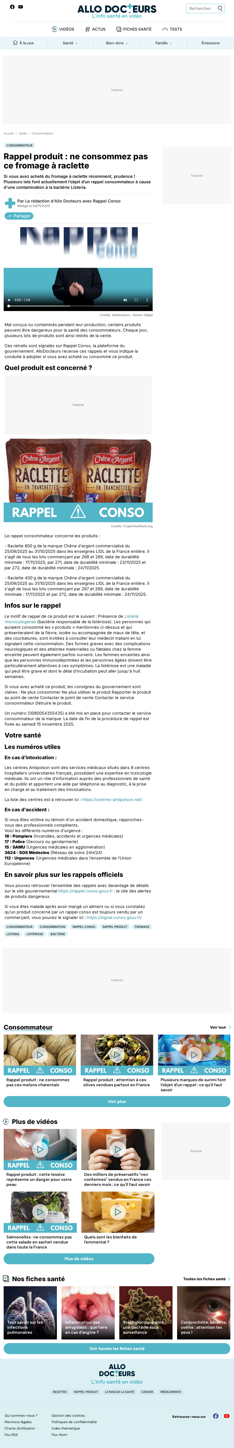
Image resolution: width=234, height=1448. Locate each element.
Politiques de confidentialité (74, 1422)
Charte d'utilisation (20, 1428)
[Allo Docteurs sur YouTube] (20, 7)
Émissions (211, 42)
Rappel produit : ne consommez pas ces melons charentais (37, 1082)
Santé (68, 42)
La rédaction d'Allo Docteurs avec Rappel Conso (73, 201)
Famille (161, 42)
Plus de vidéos (35, 1121)
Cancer (147, 1392)
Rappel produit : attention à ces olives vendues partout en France (116, 1082)
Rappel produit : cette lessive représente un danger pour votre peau (39, 1179)
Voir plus (117, 1101)
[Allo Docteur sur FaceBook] (12, 7)
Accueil (8, 133)
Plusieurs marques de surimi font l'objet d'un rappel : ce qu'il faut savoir (193, 1085)
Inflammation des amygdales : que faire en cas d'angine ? (86, 1327)
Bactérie (58, 934)
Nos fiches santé (38, 1279)
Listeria (12, 934)
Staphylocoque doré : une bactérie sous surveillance (144, 1327)
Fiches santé (137, 29)
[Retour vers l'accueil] (117, 11)
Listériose (35, 934)
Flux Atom (59, 1434)
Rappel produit (115, 927)
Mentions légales (18, 1422)
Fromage (142, 927)
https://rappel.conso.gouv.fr (85, 891)
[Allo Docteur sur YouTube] (226, 1416)
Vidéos (66, 29)
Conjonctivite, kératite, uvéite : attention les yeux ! (204, 1327)
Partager (22, 215)
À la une (26, 42)
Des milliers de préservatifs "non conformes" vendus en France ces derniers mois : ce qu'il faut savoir (117, 1179)
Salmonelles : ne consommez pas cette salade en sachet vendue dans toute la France (39, 1242)
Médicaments (170, 1392)
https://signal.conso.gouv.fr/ (114, 917)
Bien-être (115, 42)
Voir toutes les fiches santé (117, 1348)
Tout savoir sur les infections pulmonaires (25, 1327)
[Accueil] (117, 1374)
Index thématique (66, 1428)
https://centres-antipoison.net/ (112, 799)
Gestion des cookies (68, 1415)
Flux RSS (11, 1434)
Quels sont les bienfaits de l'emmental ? (110, 1239)
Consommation (52, 927)
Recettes (60, 1392)
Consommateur (42, 133)
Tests (176, 29)
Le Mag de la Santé (119, 1392)
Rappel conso (84, 927)
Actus (99, 29)
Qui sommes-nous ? (21, 1415)
